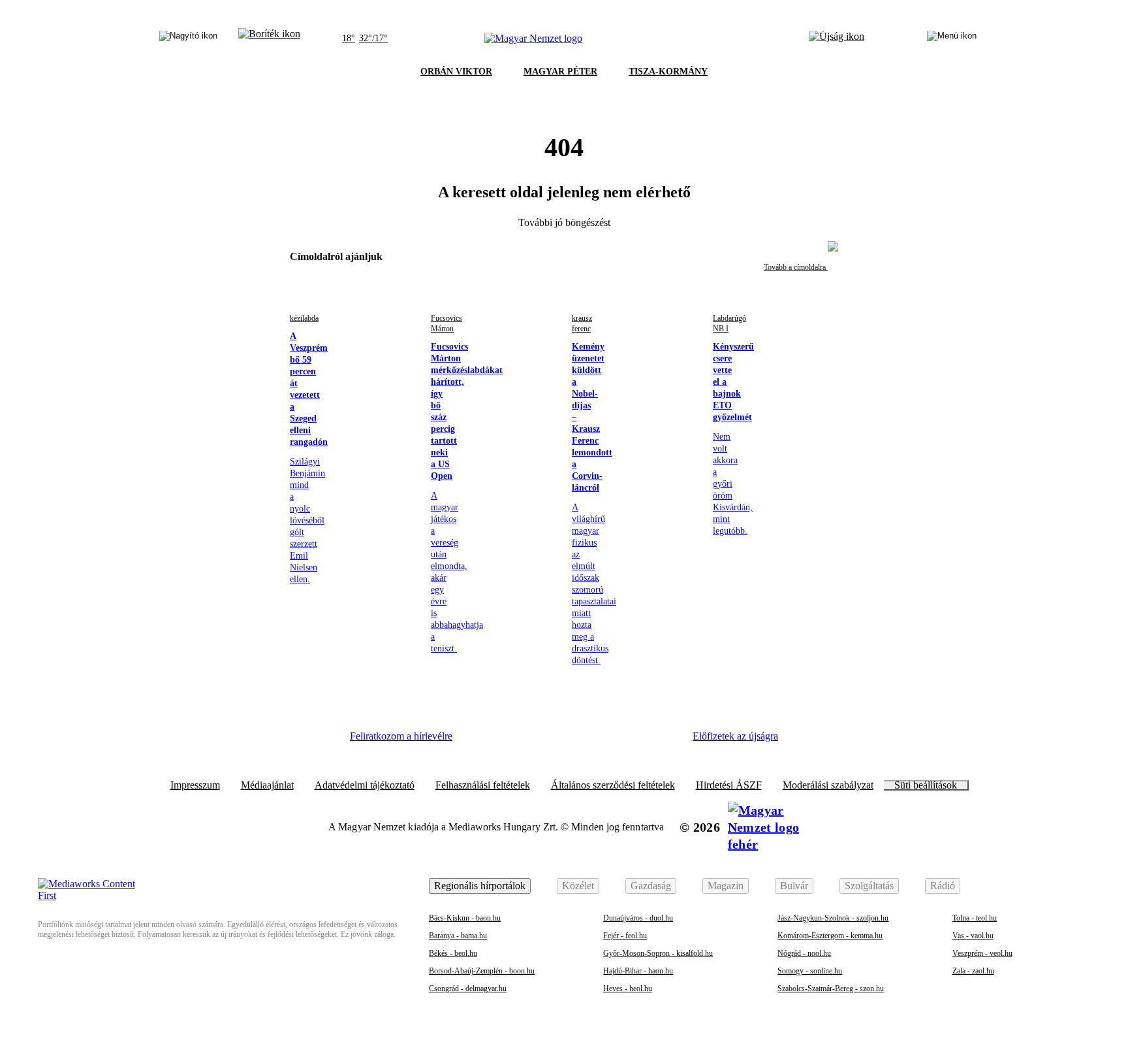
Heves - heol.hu (627, 988)
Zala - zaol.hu (973, 970)
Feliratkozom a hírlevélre (401, 736)
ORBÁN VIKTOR (456, 71)
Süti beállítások (925, 785)
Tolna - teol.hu (974, 918)
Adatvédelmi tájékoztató (365, 785)
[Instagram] (519, 740)
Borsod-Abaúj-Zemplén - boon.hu (482, 970)
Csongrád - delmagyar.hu (468, 988)
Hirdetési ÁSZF (729, 785)
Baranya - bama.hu (458, 935)
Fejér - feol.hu (625, 935)
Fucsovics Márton (446, 323)
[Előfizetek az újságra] (836, 38)
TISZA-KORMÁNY (668, 71)
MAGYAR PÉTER (560, 71)
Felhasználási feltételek (482, 785)
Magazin (726, 885)
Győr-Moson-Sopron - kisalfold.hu (658, 953)
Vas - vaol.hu (973, 935)
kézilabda (304, 318)
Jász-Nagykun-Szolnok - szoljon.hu (832, 918)
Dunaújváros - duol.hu (638, 918)
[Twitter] (554, 740)
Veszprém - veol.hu (982, 953)
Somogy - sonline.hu (809, 970)
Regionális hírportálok (479, 885)
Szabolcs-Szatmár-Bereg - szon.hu (830, 988)
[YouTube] (626, 740)
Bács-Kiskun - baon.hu (465, 918)
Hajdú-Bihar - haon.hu (638, 970)
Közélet (578, 885)
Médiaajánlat (267, 785)
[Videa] (590, 740)
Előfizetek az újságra (735, 736)
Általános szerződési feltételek (613, 785)
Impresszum (195, 785)
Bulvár (794, 885)
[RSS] (661, 740)
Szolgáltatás (869, 885)
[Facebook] (483, 740)
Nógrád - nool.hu (804, 953)
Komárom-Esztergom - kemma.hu (830, 935)
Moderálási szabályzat (828, 785)
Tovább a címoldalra (796, 267)
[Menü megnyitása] (951, 38)
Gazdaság (651, 885)
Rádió (942, 885)
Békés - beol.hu (453, 953)
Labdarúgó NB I (729, 323)
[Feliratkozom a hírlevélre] (269, 38)
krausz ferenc (582, 323)
